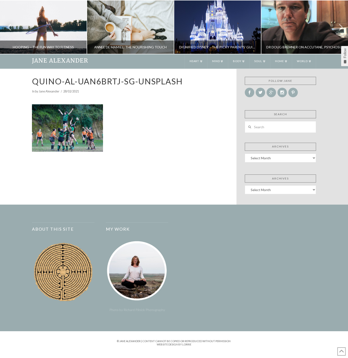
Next (338, 27)
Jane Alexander (60, 61)
